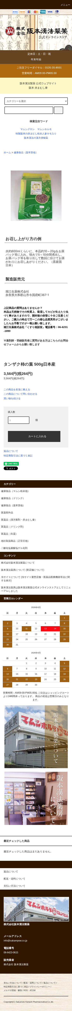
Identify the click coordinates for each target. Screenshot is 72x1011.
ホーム (7, 152)
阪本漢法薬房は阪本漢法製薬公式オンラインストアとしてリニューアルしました (36, 589)
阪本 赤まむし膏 (38, 87)
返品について (11, 451)
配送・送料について (33, 983)
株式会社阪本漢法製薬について (18, 563)
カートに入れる (37, 436)
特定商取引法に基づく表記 (18, 455)
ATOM (32, 990)
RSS (26, 990)
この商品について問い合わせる (20, 393)
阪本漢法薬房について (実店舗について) (22, 570)
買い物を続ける (12, 398)
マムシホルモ (44, 129)
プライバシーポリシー (40, 987)
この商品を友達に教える (17, 389)
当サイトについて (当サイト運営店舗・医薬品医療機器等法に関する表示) (35, 579)
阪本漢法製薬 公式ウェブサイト (38, 83)
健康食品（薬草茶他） (26, 152)
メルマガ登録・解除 (13, 990)
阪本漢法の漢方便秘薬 (36, 138)
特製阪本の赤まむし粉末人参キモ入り (36, 133)
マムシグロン (27, 129)
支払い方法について (13, 983)
